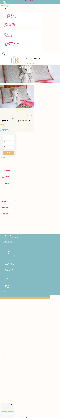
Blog (4, 26)
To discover (5, 34)
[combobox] (11, 404)
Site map (6, 289)
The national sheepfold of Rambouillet (13, 43)
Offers (4, 33)
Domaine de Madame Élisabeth (10, 25)
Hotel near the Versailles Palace (10, 269)
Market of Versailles (9, 42)
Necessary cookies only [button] (7, 413)
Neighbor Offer (5, 201)
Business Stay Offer (6, 183)
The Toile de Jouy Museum (10, 23)
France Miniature (8, 22)
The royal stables (10, 15)
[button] (7, 415)
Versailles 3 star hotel (9, 263)
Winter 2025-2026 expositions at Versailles (11, 275)
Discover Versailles (7, 278)
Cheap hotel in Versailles (9, 265)
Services (5, 9)
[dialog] (7, 410)
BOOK (8, 152)
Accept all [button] (7, 411)
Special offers (5, 225)
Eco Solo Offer (5, 189)
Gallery (5, 27)
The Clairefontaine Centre (10, 24)
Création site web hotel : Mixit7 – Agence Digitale (30, 293)
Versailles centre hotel (9, 268)
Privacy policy (7, 280)
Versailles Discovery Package (6, 170)
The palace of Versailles (9, 13)
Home (4, 7)
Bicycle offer (5, 207)
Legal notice (6, 279)
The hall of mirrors (10, 18)
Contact (5, 28)
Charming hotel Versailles (9, 264)
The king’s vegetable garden (12, 17)
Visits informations (10, 14)
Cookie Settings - (5, 291)
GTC (5, 288)
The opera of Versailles (11, 16)
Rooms (4, 8)
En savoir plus (8, 409)
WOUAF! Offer (5, 220)
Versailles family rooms (9, 262)
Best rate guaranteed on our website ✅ (27, 0)
